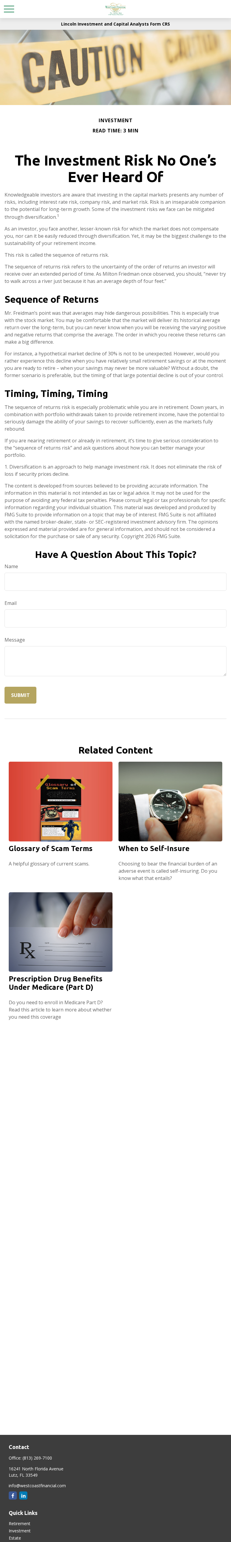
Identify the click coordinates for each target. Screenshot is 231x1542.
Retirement (19, 1523)
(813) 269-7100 (37, 1458)
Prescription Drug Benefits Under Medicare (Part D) (56, 983)
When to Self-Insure (154, 848)
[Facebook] (13, 1495)
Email (11, 603)
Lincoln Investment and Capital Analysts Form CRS (115, 24)
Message (15, 639)
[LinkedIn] (23, 1495)
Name (11, 566)
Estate (15, 1538)
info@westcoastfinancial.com (37, 1485)
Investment (20, 1531)
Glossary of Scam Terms (51, 848)
